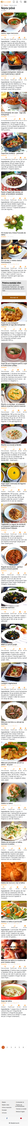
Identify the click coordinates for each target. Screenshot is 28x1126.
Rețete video (5, 1105)
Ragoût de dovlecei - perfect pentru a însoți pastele (12, 568)
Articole (4, 1113)
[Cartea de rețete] (13, 2)
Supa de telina (6, 1001)
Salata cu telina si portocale (11, 922)
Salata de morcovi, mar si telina (13, 883)
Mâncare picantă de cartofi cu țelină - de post (12, 764)
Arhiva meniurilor (7, 1107)
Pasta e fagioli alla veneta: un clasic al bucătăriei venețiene (12, 193)
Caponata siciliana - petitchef (12, 153)
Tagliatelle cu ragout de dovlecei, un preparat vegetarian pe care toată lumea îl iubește (13, 526)
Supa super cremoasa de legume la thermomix (13, 484)
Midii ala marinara (7, 607)
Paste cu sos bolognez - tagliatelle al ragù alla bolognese (13, 324)
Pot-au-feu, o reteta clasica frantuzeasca (11, 261)
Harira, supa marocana (9, 33)
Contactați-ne (20, 1102)
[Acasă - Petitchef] (2, 5)
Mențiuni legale (20, 1111)
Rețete (4, 1102)
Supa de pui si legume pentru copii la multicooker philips (14, 364)
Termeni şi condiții (21, 1109)
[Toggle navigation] (25, 2)
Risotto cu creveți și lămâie (11, 445)
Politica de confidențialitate (19, 1105)
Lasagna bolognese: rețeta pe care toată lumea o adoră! (12, 73)
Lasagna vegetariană (9, 683)
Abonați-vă (14, 297)
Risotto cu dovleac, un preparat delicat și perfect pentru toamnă (13, 405)
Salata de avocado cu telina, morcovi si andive (11, 843)
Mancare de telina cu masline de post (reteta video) (13, 961)
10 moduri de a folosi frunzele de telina (13, 234)
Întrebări (4, 1110)
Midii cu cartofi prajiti (9, 644)
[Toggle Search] (21, 2)
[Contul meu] (17, 2)
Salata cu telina (7, 803)
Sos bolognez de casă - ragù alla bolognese (13, 114)
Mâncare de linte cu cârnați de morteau (12, 723)
